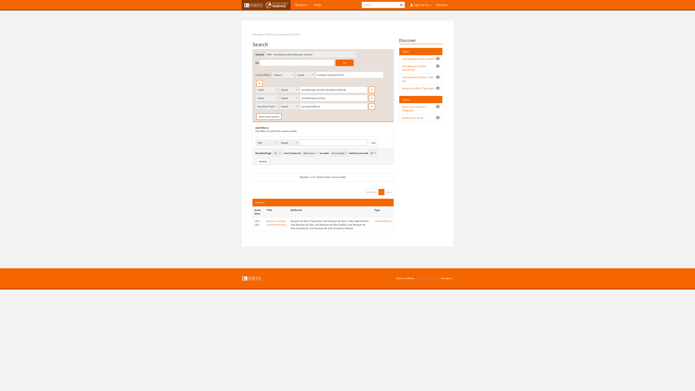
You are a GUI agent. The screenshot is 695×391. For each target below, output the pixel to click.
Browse (301, 5)
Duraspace (446, 278)
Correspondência (383, 221)
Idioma (441, 5)
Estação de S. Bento (413, 117)
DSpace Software (405, 278)
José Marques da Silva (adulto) (418, 58)
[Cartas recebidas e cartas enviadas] (276, 222)
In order (324, 153)
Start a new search (269, 116)
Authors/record (358, 153)
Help (317, 5)
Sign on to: (421, 5)
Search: (259, 54)
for (257, 62)
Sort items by (293, 153)
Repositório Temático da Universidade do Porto (276, 34)
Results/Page (263, 153)
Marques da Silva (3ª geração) (418, 88)
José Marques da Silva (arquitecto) (414, 68)
